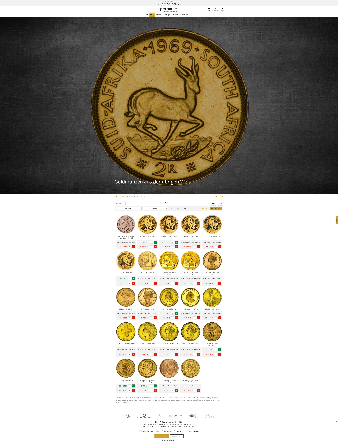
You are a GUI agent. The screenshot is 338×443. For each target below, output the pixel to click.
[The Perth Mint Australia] (177, 416)
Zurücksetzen (205, 208)
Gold (121, 196)
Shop (151, 15)
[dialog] (169, 431)
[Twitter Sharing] (222, 196)
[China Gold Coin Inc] (210, 416)
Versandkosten (170, 397)
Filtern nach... (120, 203)
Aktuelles (158, 15)
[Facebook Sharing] (218, 196)
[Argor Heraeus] (127, 416)
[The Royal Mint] (194, 416)
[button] (168, 2)
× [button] (336, 421)
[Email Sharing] (215, 196)
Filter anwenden (216, 208)
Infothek (175, 15)
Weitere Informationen (172, 428)
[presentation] (220, 415)
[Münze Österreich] (160, 416)
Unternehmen (184, 15)
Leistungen (167, 15)
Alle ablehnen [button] (176, 436)
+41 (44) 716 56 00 (171, 3)
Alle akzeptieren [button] (162, 436)
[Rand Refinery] (144, 416)
